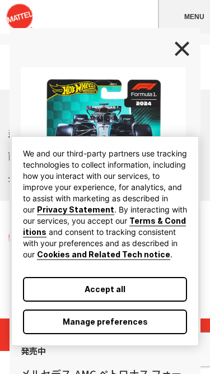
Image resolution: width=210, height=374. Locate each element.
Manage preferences (105, 321)
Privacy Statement (75, 209)
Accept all (105, 289)
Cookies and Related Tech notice (103, 254)
